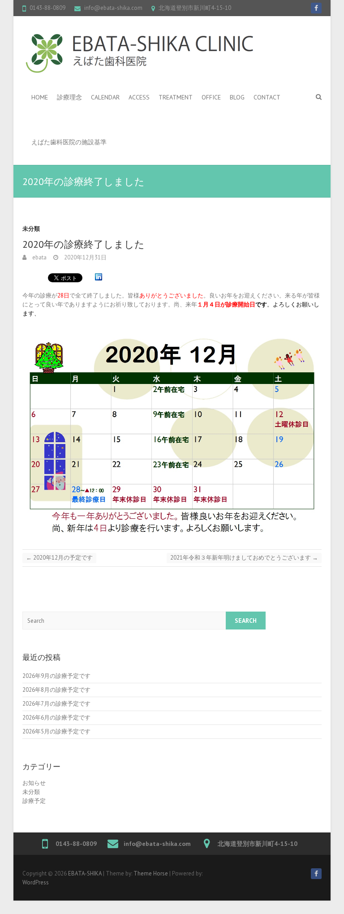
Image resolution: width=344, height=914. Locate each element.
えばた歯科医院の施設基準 (69, 142)
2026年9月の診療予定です (56, 676)
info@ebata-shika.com (113, 8)
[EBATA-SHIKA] (139, 52)
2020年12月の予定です (59, 557)
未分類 (31, 229)
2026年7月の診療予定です (56, 703)
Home (39, 97)
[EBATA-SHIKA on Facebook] (316, 8)
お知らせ (34, 783)
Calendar (105, 97)
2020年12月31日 (85, 257)
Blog (237, 97)
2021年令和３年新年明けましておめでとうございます (244, 557)
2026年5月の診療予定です (56, 731)
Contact (267, 97)
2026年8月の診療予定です (56, 690)
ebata (39, 257)
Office (211, 97)
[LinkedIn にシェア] (98, 277)
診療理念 (69, 97)
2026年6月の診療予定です (56, 717)
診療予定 (34, 801)
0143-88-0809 (47, 8)
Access (139, 97)
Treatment (176, 97)
